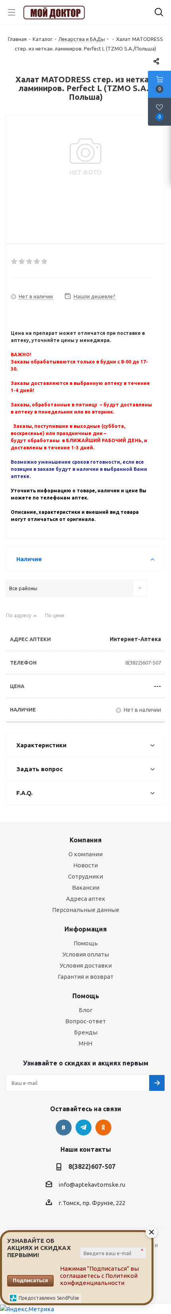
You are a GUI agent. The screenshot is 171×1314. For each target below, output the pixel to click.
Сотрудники (85, 876)
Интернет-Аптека (135, 639)
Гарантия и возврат (85, 976)
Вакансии (85, 887)
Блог (86, 1010)
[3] (29, 262)
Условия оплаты (85, 954)
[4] (37, 262)
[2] (22, 262)
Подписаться (30, 1280)
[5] (45, 262)
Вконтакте (64, 1127)
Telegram (83, 1127)
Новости (85, 865)
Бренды (85, 1032)
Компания (86, 840)
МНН (85, 1043)
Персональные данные (85, 909)
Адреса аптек (85, 898)
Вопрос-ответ (85, 1021)
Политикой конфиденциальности (99, 1279)
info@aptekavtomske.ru (91, 1184)
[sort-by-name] (21, 618)
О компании (85, 854)
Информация (85, 929)
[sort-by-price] (57, 618)
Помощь (86, 943)
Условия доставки (86, 965)
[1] (14, 262)
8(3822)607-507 (143, 662)
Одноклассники (103, 1127)
